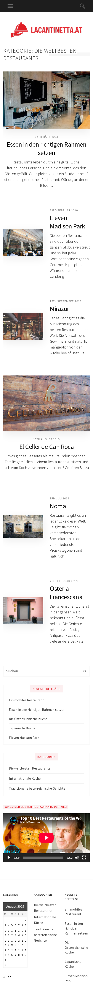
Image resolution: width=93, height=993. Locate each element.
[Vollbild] (84, 857)
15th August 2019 (46, 439)
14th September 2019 (65, 301)
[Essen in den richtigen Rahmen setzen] (46, 100)
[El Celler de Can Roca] (46, 403)
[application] (46, 837)
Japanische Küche (22, 728)
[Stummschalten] (77, 857)
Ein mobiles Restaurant (26, 700)
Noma (58, 506)
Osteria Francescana (66, 592)
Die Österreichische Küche (28, 719)
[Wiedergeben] (9, 857)
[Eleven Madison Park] (23, 242)
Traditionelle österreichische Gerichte (37, 788)
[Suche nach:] (46, 671)
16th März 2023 (46, 137)
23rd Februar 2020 (64, 210)
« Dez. (7, 977)
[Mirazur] (23, 326)
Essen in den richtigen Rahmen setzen (47, 148)
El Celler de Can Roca (46, 446)
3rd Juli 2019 (59, 498)
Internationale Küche (25, 778)
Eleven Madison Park (67, 222)
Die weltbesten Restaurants (29, 768)
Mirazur (59, 308)
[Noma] (23, 526)
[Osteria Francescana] (23, 610)
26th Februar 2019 (64, 581)
